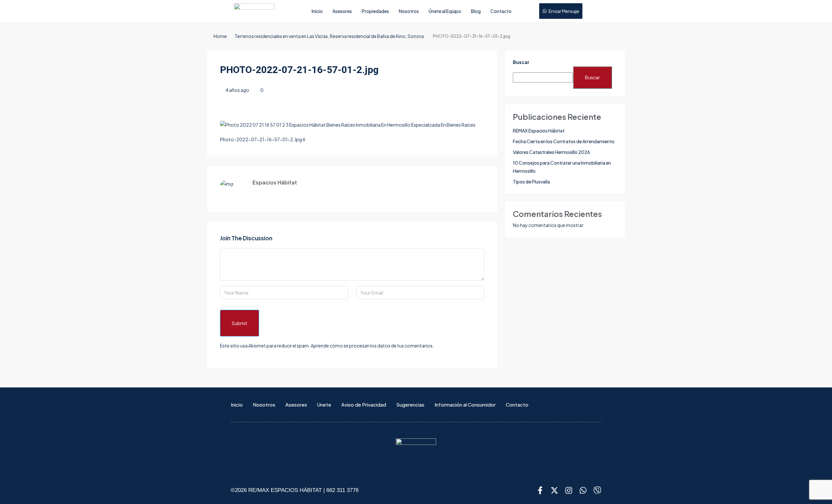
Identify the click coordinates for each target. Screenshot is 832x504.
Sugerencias (410, 404)
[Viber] (597, 490)
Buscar (521, 62)
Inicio (317, 11)
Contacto (501, 11)
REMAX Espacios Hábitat (539, 130)
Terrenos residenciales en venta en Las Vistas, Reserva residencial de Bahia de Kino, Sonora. (330, 36)
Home (220, 36)
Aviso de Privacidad (363, 404)
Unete (324, 404)
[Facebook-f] (540, 490)
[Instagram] (569, 490)
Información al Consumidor (465, 404)
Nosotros (409, 11)
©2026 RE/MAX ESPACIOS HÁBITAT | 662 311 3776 (294, 490)
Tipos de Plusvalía (531, 181)
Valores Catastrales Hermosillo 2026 (551, 152)
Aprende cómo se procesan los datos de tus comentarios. (372, 345)
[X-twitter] (554, 490)
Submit (239, 323)
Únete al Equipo (445, 11)
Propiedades (375, 11)
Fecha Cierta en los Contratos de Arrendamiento (564, 141)
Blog (476, 11)
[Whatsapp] (583, 490)
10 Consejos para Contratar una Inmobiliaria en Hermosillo (562, 167)
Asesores (342, 11)
